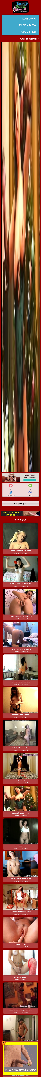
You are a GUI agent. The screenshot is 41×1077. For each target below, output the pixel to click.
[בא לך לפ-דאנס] (20, 930)
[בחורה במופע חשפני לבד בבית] (20, 864)
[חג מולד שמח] (20, 766)
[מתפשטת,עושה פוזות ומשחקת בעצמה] (20, 602)
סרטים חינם (29, 18)
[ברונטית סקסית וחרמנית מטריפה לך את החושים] (20, 897)
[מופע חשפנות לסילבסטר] (20, 798)
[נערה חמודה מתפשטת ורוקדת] (20, 569)
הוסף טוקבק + (20, 503)
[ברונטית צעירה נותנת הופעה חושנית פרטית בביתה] (20, 733)
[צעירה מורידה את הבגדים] (20, 700)
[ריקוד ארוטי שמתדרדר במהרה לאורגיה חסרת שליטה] (20, 536)
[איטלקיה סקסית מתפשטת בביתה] (20, 995)
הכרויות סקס (28, 31)
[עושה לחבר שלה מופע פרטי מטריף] (20, 634)
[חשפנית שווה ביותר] (20, 962)
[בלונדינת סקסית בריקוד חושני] (20, 1028)
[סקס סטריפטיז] (20, 831)
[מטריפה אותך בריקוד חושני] (20, 667)
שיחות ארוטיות (27, 25)
